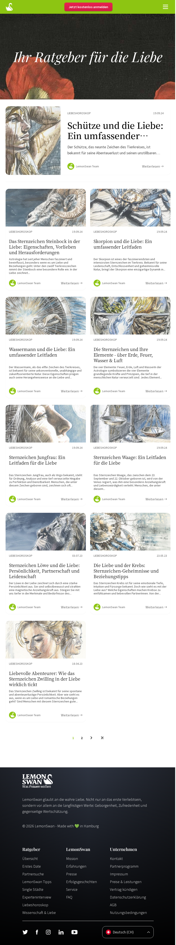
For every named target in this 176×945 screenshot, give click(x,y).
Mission (72, 858)
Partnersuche (33, 874)
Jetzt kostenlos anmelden (88, 7)
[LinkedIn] (61, 932)
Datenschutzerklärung (128, 897)
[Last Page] (102, 738)
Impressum (119, 874)
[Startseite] (9, 7)
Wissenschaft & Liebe (39, 912)
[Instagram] (48, 932)
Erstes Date (31, 866)
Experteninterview (36, 897)
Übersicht (30, 858)
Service (71, 889)
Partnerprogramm (124, 866)
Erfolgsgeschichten (81, 881)
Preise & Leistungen (125, 881)
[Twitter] (25, 932)
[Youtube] (74, 932)
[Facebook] (37, 932)
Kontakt (116, 858)
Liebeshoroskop (35, 904)
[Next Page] (91, 738)
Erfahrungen (76, 866)
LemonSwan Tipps (37, 881)
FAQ (69, 897)
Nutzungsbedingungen (128, 912)
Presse (71, 874)
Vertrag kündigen (123, 889)
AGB (113, 904)
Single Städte (32, 889)
